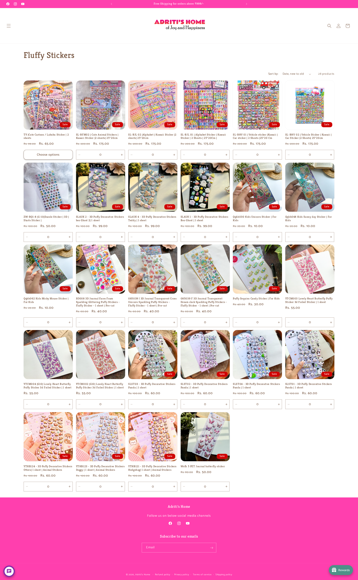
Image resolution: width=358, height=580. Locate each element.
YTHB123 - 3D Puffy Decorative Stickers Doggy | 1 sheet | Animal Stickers (100, 468)
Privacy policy (181, 574)
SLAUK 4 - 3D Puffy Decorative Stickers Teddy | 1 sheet (152, 218)
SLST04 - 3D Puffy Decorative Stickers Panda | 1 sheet (256, 386)
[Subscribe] (211, 548)
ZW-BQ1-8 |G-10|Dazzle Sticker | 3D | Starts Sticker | (46, 218)
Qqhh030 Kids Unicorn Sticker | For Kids (254, 218)
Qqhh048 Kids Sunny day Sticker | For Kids (308, 218)
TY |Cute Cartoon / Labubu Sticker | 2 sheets (46, 136)
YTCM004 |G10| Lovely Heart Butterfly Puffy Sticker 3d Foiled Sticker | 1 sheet (47, 386)
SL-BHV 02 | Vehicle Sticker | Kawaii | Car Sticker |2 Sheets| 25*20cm (308, 136)
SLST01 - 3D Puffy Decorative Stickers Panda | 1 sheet (308, 386)
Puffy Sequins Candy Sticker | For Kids (256, 298)
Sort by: (273, 74)
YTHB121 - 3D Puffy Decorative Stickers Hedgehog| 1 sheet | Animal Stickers (152, 468)
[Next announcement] (246, 4)
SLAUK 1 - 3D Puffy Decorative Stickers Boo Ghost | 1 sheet (204, 218)
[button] (8, 25)
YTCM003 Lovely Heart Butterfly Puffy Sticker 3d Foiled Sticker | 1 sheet (309, 300)
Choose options (48, 154)
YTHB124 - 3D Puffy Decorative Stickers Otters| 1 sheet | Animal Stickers (48, 468)
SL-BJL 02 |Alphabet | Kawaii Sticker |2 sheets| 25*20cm (152, 136)
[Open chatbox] (9, 571)
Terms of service (202, 574)
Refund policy (162, 574)
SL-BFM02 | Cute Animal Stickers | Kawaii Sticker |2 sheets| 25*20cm (97, 136)
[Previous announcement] (111, 4)
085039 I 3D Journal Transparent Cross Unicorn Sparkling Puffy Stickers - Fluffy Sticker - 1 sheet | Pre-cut (152, 302)
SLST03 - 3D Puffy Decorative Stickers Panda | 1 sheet (151, 386)
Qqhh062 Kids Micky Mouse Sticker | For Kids (46, 300)
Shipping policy (223, 574)
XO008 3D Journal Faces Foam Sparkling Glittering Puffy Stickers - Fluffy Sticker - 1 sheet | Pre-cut (98, 302)
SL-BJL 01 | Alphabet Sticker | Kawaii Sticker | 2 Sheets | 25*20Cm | (203, 136)
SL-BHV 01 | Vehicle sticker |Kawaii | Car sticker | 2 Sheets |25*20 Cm (255, 136)
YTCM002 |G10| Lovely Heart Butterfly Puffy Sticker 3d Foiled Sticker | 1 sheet (100, 386)
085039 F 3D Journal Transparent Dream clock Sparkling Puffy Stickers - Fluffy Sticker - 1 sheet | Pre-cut (204, 302)
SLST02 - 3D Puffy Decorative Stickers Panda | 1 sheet (204, 386)
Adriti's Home (142, 574)
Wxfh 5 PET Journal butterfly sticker (203, 466)
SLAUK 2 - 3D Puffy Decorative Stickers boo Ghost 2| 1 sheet (100, 218)
